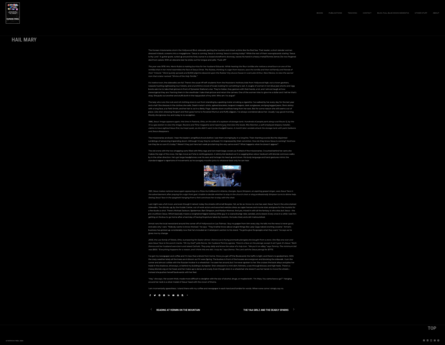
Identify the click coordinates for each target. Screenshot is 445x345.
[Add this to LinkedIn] (169, 295)
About (436, 13)
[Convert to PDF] (182, 295)
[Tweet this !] (155, 295)
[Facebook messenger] (164, 295)
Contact (367, 13)
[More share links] (187, 295)
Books (320, 13)
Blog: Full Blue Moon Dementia (393, 13)
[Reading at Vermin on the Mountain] (176, 309)
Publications (335, 13)
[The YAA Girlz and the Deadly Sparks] (268, 309)
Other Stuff (421, 13)
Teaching (352, 13)
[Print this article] (178, 295)
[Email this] (173, 295)
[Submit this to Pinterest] (159, 295)
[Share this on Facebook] (150, 295)
